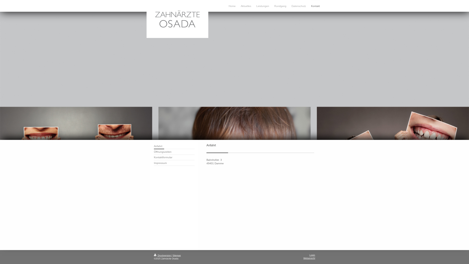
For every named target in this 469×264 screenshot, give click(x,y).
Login (312, 255)
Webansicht (309, 258)
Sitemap (177, 255)
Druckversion (164, 255)
